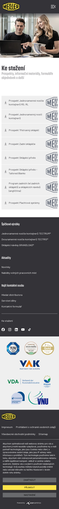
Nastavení (29, 495)
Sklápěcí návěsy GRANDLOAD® (18, 245)
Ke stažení (34, 18)
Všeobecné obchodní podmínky (18, 434)
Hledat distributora (12, 294)
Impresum (7, 427)
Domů (4, 18)
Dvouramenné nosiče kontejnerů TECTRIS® (25, 239)
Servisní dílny (9, 300)
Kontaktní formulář (12, 306)
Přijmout (29, 487)
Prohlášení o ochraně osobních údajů (36, 427)
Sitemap (43, 434)
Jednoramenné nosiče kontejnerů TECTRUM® (26, 233)
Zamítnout (29, 480)
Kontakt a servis (18, 18)
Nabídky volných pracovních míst (19, 272)
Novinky (6, 266)
